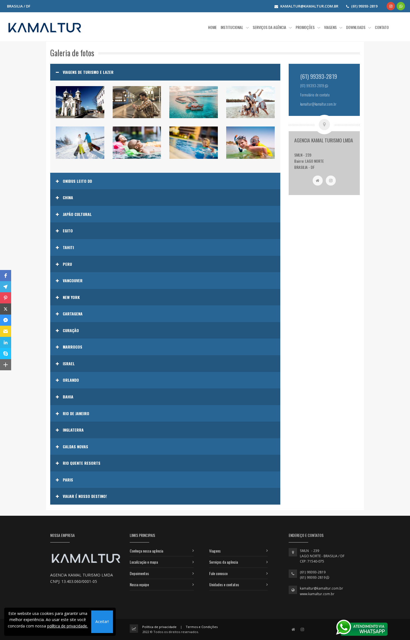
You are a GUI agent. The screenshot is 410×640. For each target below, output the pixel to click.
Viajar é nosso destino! (85, 496)
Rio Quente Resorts (81, 463)
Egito (68, 230)
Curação (71, 330)
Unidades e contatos (224, 584)
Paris (68, 480)
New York (71, 297)
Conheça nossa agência (146, 551)
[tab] (165, 72)
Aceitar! (102, 621)
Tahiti (68, 247)
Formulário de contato (315, 95)
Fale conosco (218, 573)
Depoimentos (139, 573)
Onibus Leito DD (77, 181)
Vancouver (73, 280)
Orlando (71, 380)
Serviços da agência (223, 562)
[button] (5, 275)
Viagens (215, 551)
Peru (67, 264)
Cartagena (73, 314)
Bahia (68, 397)
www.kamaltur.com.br (317, 594)
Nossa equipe (139, 584)
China (68, 197)
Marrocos (72, 347)
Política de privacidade (159, 627)
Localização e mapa (144, 562)
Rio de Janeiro (76, 413)
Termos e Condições (202, 627)
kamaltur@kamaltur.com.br (321, 588)
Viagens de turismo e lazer (88, 72)
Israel (69, 363)
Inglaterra (73, 430)
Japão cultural (77, 214)
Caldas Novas (75, 446)
